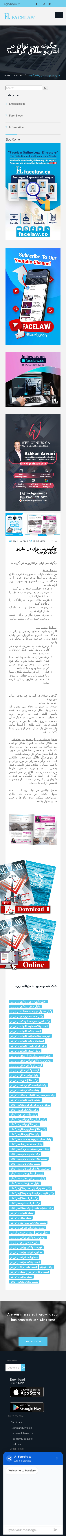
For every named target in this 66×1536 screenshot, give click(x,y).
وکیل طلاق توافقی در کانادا (24, 1124)
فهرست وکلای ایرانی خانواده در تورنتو (30, 1035)
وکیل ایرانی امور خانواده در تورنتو (28, 1045)
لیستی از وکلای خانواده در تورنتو (27, 1040)
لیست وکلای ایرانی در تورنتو (25, 1262)
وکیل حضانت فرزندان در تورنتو (26, 1016)
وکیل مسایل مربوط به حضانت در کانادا (30, 1139)
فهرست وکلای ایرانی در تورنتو (26, 1247)
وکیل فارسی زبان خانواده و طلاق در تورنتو (32, 1094)
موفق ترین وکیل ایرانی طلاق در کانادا (30, 1104)
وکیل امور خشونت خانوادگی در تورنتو (30, 1021)
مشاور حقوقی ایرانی (21, 1232)
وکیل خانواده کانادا (43, 1207)
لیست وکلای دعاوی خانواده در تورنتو (29, 1026)
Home (7, 75)
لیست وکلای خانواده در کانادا (25, 1163)
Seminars (16, 1422)
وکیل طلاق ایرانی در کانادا (24, 1109)
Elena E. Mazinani (20, 541)
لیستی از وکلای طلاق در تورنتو (26, 1065)
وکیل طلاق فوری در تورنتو (24, 1080)
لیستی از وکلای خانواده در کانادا (26, 1173)
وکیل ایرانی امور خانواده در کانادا (27, 1178)
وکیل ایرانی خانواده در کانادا (25, 1203)
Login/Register (11, 4)
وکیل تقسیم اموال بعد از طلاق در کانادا (30, 1188)
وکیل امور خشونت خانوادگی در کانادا (29, 1148)
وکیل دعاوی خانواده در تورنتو (25, 1099)
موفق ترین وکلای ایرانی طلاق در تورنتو (31, 1060)
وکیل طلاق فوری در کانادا (23, 1114)
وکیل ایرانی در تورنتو (21, 1276)
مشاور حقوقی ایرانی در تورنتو (26, 1252)
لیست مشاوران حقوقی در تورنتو (27, 1227)
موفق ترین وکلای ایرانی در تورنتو (27, 1237)
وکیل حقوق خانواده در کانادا (24, 1183)
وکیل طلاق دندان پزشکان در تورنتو (28, 1001)
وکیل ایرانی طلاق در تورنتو (24, 1075)
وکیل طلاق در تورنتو (20, 1217)
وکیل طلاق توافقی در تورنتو (24, 1090)
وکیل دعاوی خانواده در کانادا (25, 1153)
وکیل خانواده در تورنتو (21, 1212)
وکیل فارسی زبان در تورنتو (24, 1242)
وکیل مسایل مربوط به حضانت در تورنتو (31, 1011)
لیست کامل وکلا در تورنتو (23, 1266)
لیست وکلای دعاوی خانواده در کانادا (28, 1158)
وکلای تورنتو (46, 1266)
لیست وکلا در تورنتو (38, 1271)
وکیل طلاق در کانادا (20, 1207)
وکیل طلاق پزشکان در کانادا (25, 1134)
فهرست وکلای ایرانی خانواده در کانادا (30, 1168)
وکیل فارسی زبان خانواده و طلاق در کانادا (32, 1193)
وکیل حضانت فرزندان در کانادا (26, 1144)
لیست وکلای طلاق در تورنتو (24, 1070)
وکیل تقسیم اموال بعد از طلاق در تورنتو (31, 1055)
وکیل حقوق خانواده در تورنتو (25, 1050)
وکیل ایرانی (42, 1232)
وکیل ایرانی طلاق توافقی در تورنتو (28, 1085)
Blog (19, 75)
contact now (33, 1341)
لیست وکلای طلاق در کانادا (24, 1281)
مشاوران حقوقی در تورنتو (24, 1257)
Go (23, 1367)
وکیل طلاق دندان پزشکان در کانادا (28, 1129)
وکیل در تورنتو (17, 1271)
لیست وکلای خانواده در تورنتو (25, 1031)
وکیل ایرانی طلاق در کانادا (24, 1198)
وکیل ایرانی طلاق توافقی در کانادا (28, 1119)
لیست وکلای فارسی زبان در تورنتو (28, 1222)
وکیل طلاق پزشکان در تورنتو (25, 1006)
